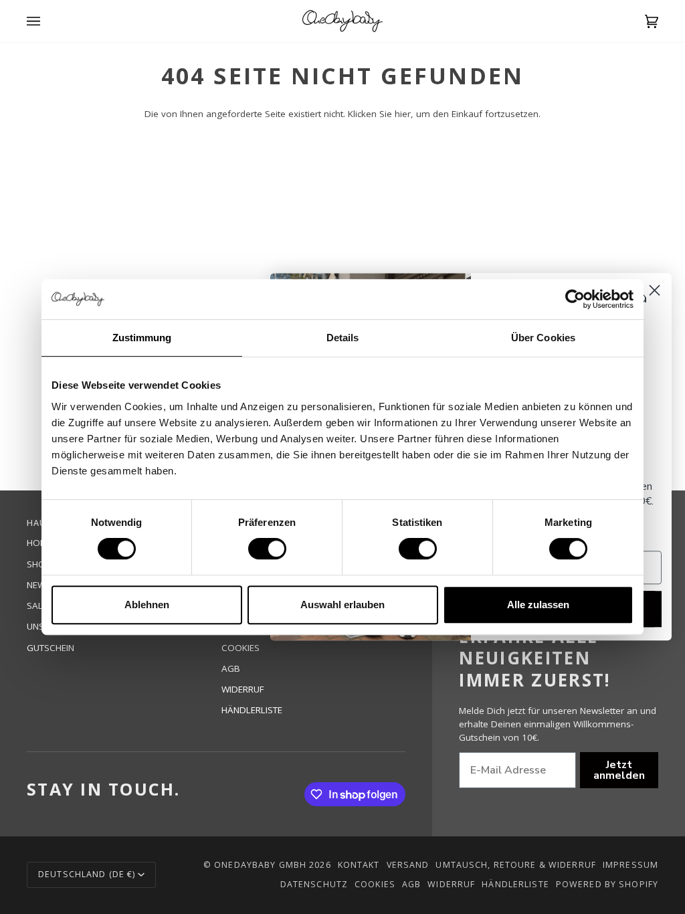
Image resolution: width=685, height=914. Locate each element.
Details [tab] (342, 337)
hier (403, 114)
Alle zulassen (538, 604)
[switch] (267, 548)
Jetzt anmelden (619, 770)
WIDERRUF (242, 689)
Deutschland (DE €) (86, 874)
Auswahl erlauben (342, 604)
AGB (230, 668)
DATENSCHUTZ (314, 884)
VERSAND (408, 865)
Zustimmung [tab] (142, 337)
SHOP (39, 564)
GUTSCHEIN (50, 648)
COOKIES (240, 648)
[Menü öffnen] (47, 21)
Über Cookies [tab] (543, 337)
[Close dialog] (654, 290)
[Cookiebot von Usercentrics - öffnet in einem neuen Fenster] (574, 299)
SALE (37, 606)
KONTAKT (359, 865)
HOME (39, 543)
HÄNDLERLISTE (251, 710)
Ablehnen (146, 604)
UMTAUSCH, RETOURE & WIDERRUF (515, 865)
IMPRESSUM (630, 865)
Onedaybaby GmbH (260, 865)
